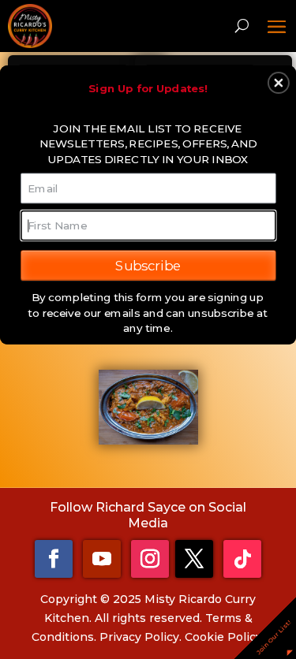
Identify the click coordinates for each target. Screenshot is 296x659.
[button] (278, 82)
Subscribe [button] (148, 265)
